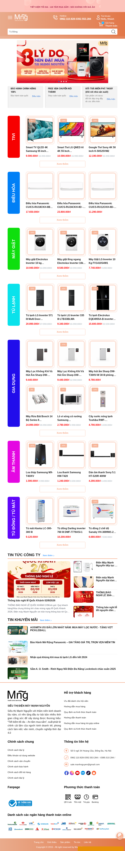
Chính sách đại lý (16, 750)
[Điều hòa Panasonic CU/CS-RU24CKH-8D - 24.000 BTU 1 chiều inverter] (71, 185)
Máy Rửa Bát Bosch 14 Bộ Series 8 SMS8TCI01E (39, 418)
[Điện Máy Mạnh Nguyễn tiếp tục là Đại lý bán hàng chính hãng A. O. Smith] (83, 567)
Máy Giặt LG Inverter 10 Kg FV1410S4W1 (102, 261)
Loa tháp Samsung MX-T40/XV (39, 474)
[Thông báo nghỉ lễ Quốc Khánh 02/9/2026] (39, 579)
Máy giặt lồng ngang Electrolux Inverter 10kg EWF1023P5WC (71, 261)
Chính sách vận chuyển (19, 761)
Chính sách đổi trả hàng (19, 772)
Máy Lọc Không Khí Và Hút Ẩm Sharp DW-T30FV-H (39, 373)
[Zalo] (82, 773)
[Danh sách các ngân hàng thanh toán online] (62, 826)
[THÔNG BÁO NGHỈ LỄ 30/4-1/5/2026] (83, 597)
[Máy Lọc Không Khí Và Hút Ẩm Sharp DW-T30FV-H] (40, 353)
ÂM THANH (13, 461)
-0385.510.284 (107, 757)
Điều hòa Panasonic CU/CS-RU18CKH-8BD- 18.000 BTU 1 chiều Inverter (39, 205)
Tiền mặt (77, 802)
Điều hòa (13, 193)
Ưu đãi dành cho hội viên (76, 701)
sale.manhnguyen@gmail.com (85, 764)
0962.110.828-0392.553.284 (84, 757)
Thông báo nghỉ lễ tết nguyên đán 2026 (106, 609)
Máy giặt (13, 249)
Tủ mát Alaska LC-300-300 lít (39, 530)
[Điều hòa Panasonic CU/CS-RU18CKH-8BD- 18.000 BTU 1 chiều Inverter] (40, 185)
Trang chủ (39, 842)
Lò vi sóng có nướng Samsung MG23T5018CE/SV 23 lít (70, 418)
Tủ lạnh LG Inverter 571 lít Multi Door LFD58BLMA (39, 317)
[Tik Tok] (88, 773)
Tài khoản (107, 17)
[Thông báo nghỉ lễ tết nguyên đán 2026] (83, 612)
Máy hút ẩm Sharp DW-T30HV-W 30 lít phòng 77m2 (102, 373)
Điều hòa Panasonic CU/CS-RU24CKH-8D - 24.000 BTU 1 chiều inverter (70, 205)
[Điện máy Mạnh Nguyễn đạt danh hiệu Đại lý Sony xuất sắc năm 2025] (83, 582)
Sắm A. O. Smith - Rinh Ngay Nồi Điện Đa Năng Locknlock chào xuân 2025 (73, 669)
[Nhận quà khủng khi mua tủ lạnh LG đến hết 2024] (18, 662)
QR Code (68, 802)
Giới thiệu (52, 842)
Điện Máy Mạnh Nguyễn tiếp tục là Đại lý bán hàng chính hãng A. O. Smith (106, 564)
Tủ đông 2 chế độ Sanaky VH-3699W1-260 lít (102, 530)
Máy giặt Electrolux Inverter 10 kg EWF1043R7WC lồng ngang (38, 261)
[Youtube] (77, 773)
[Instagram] (72, 773)
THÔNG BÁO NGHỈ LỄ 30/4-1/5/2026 (104, 594)
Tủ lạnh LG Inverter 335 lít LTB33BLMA (70, 317)
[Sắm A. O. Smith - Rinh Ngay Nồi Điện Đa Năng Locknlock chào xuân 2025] (18, 673)
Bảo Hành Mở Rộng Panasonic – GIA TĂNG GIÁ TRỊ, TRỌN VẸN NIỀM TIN (72, 642)
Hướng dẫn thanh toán (75, 717)
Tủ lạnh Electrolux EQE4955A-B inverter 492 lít (101, 317)
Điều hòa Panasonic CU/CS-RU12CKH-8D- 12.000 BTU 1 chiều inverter (101, 205)
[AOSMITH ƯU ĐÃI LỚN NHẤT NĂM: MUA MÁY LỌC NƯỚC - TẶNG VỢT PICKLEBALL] (18, 632)
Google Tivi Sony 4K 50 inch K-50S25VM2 (102, 149)
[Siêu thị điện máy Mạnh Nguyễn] (62, 6)
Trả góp (86, 802)
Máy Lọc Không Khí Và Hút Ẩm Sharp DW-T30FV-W (70, 373)
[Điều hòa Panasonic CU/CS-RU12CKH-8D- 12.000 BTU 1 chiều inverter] (102, 185)
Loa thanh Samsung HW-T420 (69, 474)
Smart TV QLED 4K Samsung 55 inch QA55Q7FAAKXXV (37, 149)
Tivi (13, 136)
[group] (62, 61)
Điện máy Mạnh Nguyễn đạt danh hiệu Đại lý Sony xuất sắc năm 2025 (106, 579)
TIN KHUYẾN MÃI (23, 620)
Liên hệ (87, 842)
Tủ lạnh (13, 305)
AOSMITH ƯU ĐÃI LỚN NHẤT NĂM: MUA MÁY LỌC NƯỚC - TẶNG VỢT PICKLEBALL (71, 629)
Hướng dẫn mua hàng (74, 706)
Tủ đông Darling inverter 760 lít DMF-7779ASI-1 (71, 530)
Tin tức (77, 842)
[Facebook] (66, 773)
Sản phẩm (65, 842)
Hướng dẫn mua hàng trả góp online (81, 723)
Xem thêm (62, 164)
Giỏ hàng (109, 24)
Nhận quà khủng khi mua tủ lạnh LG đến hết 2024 (58, 657)
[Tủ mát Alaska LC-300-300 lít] (40, 510)
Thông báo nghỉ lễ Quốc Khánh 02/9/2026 (31, 600)
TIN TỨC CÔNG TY (24, 555)
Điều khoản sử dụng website (21, 755)
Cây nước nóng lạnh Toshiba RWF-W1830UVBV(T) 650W (101, 418)
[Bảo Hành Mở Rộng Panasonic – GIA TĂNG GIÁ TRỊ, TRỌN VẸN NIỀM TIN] (18, 647)
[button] (58, 81)
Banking (95, 802)
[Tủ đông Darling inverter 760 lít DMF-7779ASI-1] (71, 510)
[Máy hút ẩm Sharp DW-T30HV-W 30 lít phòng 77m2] (102, 353)
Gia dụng (13, 383)
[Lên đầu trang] (120, 827)
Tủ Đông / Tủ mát (13, 518)
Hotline (75, 17)
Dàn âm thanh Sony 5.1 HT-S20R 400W (102, 474)
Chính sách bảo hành (18, 766)
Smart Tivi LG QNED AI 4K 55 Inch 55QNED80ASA (70, 149)
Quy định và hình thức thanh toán (80, 712)
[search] (113, 31)
